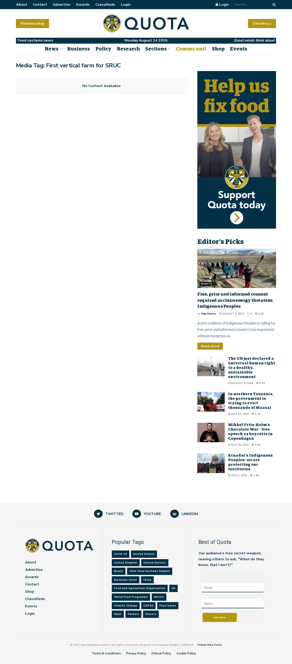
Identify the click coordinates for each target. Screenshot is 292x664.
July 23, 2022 (239, 414)
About (21, 4)
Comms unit (191, 49)
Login (125, 4)
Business (78, 49)
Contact (40, 4)
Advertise (61, 4)
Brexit (118, 571)
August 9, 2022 (232, 313)
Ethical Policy (161, 653)
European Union (125, 580)
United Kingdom (125, 562)
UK (173, 588)
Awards (83, 4)
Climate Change (125, 605)
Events (238, 49)
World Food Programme (131, 597)
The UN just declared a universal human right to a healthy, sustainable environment (251, 368)
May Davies (208, 313)
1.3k (256, 475)
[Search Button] (273, 4)
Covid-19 (120, 554)
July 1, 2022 (238, 475)
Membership (32, 23)
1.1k (262, 383)
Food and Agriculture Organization (139, 588)
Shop (218, 49)
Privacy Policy (136, 653)
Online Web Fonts (209, 645)
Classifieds (105, 4)
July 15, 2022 (239, 445)
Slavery (150, 614)
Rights (206, 284)
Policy (103, 49)
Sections (156, 49)
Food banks (167, 605)
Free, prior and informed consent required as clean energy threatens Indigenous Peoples (235, 300)
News (51, 49)
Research (128, 49)
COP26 (148, 605)
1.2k (260, 313)
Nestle (159, 597)
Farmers (133, 614)
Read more (210, 346)
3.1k (257, 445)
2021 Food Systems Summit (149, 571)
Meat (118, 614)
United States (144, 554)
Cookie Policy (186, 653)
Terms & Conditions (106, 653)
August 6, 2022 (241, 383)
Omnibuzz (262, 23)
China (147, 580)
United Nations (154, 562)
